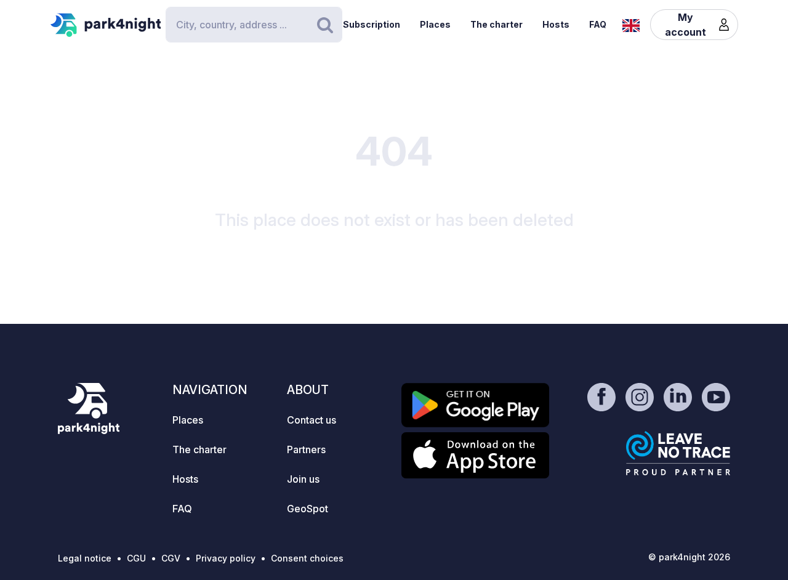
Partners (306, 449)
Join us (303, 479)
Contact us (311, 420)
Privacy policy (225, 558)
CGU (136, 558)
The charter (496, 24)
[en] (631, 24)
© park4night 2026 (689, 557)
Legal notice (84, 558)
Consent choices (307, 558)
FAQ (597, 24)
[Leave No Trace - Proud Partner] (678, 453)
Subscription (371, 24)
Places (435, 24)
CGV (170, 558)
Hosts (555, 24)
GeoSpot (307, 508)
